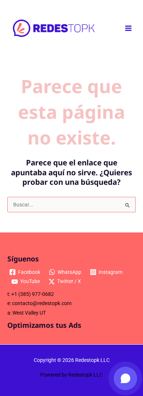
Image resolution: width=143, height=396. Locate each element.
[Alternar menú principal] (128, 28)
